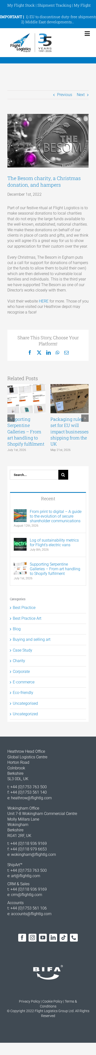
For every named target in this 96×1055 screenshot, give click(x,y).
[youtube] (43, 938)
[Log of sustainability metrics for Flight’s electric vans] (20, 540)
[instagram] (32, 938)
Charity (19, 660)
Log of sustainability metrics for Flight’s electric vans (54, 542)
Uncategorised (25, 703)
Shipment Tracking (54, 5)
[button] (11, 418)
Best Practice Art (27, 618)
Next (81, 94)
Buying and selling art (31, 639)
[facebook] (22, 938)
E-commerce (23, 682)
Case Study (22, 650)
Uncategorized (25, 714)
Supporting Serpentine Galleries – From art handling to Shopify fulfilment (25, 431)
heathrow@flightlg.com (31, 798)
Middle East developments (48, 21)
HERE (43, 301)
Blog (17, 629)
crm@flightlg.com (26, 894)
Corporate (21, 671)
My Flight (82, 5)
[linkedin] (53, 938)
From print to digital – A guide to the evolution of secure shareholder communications (55, 516)
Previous (64, 94)
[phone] (74, 938)
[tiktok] (63, 938)
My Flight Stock (21, 5)
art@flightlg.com (25, 875)
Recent (48, 498)
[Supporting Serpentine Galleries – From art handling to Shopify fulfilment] (20, 564)
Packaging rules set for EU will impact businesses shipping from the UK (69, 431)
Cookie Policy (52, 1001)
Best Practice (24, 607)
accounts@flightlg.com (31, 913)
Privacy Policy (29, 1001)
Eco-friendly (23, 692)
